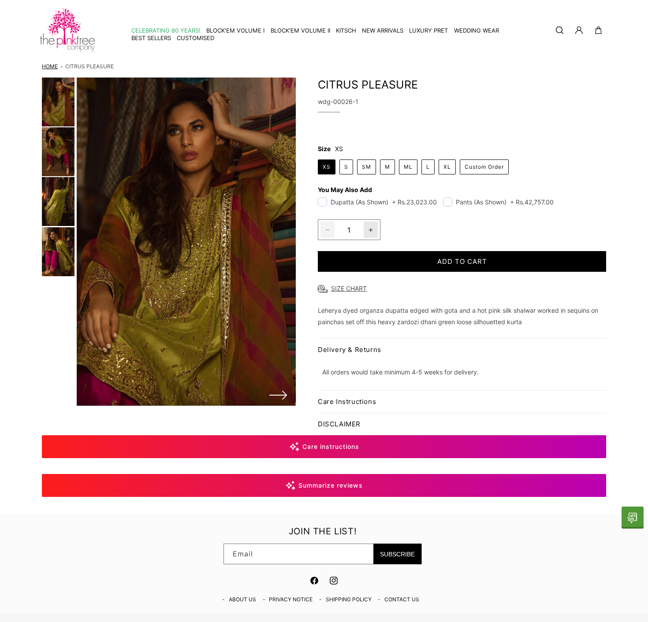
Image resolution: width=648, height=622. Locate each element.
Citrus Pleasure (89, 66)
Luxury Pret (428, 30)
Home (50, 66)
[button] (343, 30)
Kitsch (346, 30)
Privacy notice (291, 599)
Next (278, 395)
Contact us (401, 599)
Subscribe (397, 554)
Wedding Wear (476, 30)
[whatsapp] (633, 518)
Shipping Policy (349, 599)
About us (242, 599)
